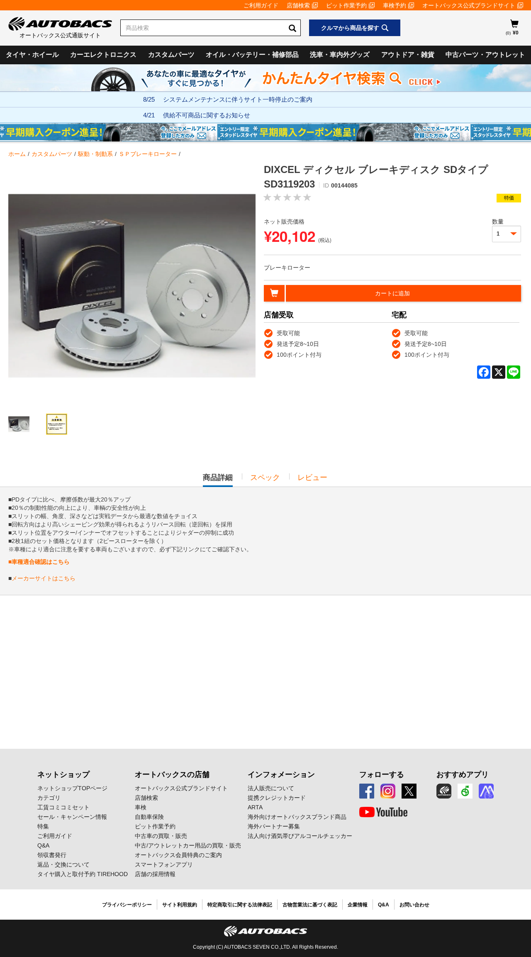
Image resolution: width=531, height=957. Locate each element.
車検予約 (394, 5)
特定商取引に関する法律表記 (239, 905)
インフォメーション (281, 774)
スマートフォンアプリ (164, 864)
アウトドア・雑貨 (407, 54)
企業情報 (358, 905)
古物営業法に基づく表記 (310, 905)
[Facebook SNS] (366, 791)
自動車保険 (149, 816)
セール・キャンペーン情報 (72, 816)
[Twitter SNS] (409, 791)
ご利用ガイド (261, 5)
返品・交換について (63, 864)
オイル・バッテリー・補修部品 (252, 54)
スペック (265, 477)
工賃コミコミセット (63, 807)
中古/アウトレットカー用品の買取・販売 (188, 845)
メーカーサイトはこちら (44, 578)
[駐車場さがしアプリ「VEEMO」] (465, 791)
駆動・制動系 (95, 154)
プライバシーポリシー (127, 905)
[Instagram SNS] (387, 791)
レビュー (312, 477)
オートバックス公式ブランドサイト (468, 5)
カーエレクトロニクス (103, 54)
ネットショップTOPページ (72, 788)
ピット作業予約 (346, 5)
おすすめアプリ (462, 774)
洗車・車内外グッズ (340, 54)
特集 (43, 826)
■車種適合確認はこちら (39, 561)
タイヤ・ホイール (32, 54)
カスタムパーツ (171, 54)
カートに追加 (392, 293)
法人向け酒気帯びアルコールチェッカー (300, 836)
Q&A (43, 845)
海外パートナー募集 (274, 826)
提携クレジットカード (277, 797)
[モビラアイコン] (486, 791)
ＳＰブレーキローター (148, 154)
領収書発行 (51, 855)
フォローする (381, 774)
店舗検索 (298, 5)
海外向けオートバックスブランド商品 (297, 816)
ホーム (17, 154)
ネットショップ (63, 774)
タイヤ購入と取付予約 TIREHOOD (82, 874)
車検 (140, 807)
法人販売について (271, 788)
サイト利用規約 (179, 905)
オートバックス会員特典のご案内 (178, 855)
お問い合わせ (414, 905)
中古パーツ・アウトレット (485, 54)
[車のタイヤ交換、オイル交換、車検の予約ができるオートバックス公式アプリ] (443, 791)
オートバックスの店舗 (172, 774)
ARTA (255, 807)
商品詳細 (218, 480)
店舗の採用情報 (155, 874)
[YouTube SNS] (383, 812)
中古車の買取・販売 (161, 836)
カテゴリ (49, 797)
